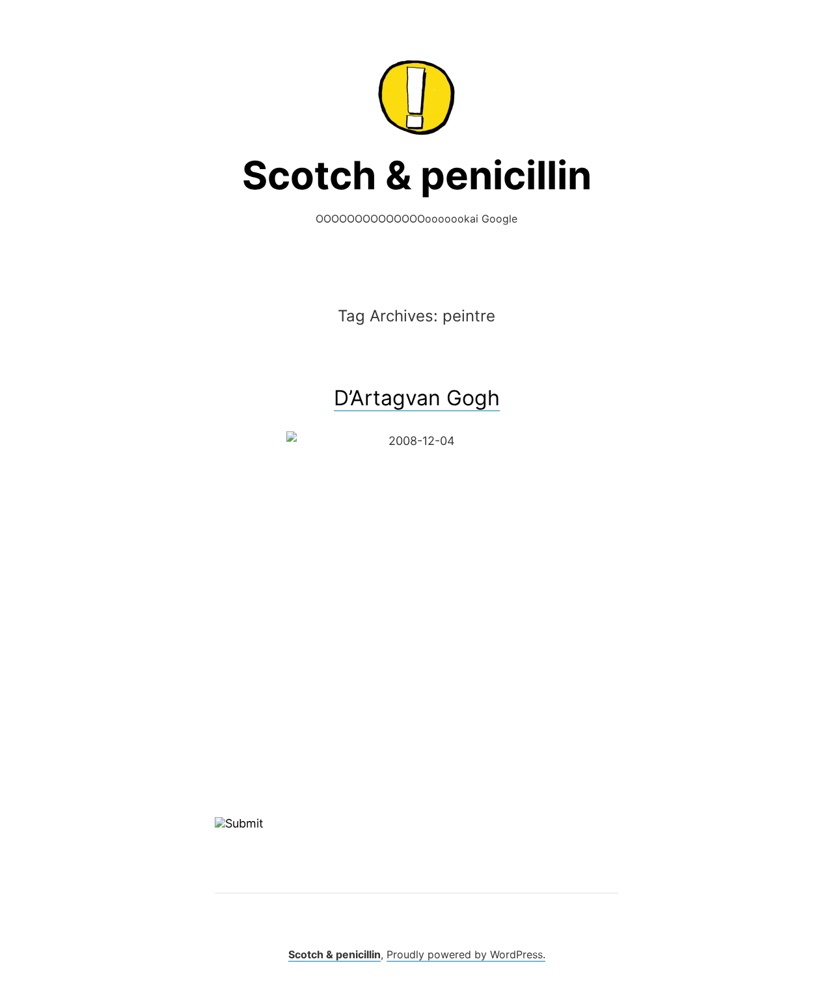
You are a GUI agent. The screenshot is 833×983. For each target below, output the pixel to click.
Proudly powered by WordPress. (466, 954)
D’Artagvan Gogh (417, 398)
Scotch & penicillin (417, 175)
